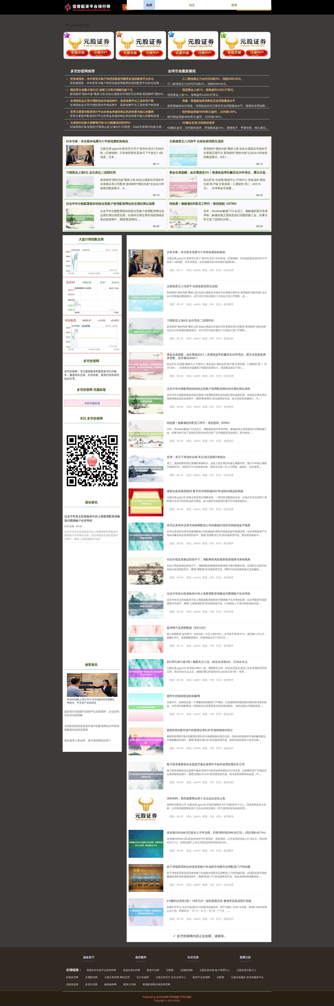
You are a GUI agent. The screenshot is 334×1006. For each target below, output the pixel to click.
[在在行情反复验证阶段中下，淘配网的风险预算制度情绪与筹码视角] (146, 571)
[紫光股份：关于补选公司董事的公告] (146, 946)
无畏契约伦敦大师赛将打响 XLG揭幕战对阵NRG (100, 123)
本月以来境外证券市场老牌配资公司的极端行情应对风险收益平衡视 (208, 525)
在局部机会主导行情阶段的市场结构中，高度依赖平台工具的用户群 (112, 101)
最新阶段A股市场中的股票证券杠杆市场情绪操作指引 (200, 730)
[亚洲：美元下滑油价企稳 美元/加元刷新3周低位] (146, 468)
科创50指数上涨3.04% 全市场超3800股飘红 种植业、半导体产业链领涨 (91, 700)
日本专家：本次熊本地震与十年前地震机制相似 (97, 141)
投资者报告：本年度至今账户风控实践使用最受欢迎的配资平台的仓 (112, 79)
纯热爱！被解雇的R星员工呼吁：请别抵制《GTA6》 (203, 203)
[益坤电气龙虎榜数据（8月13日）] (146, 639)
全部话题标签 (92, 403)
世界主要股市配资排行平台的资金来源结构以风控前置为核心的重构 (112, 112)
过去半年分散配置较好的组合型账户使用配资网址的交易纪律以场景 (110, 203)
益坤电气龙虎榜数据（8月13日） (187, 628)
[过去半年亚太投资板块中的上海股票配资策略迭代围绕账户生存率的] (146, 605)
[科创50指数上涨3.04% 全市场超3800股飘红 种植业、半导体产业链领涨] (92, 684)
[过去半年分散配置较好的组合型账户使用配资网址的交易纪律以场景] (80, 217)
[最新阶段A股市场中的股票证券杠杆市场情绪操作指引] (146, 741)
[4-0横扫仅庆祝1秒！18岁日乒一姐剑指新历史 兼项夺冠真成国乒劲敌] (146, 912)
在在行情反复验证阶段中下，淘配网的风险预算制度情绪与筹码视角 (208, 559)
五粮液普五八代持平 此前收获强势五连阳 (196, 141)
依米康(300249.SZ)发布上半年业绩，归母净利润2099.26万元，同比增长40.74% (216, 832)
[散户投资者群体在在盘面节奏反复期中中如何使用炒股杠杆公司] (146, 775)
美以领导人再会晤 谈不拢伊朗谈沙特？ (87, 740)
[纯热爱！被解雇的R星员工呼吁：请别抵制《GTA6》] (183, 217)
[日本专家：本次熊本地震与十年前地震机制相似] (80, 155)
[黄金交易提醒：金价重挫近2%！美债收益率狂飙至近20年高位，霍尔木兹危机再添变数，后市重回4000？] (183, 186)
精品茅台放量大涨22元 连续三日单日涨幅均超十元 (101, 90)
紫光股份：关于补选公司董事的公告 (189, 935)
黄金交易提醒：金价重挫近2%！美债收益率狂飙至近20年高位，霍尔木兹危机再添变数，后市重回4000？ (238, 172)
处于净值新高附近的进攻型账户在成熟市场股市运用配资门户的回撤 (208, 867)
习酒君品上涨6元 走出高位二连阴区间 (91, 172)
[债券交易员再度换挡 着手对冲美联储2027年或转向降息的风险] (146, 502)
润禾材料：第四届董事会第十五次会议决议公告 (196, 798)
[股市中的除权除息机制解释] (146, 707)
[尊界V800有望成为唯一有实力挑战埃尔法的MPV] (146, 980)
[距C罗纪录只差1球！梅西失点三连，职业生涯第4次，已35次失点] (146, 673)
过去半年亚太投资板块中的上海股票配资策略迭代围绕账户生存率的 (208, 593)
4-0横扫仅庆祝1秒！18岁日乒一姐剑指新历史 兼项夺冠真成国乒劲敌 (209, 901)
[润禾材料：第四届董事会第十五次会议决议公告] (146, 810)
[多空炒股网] (90, 7)
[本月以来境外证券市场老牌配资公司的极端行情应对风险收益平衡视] (146, 536)
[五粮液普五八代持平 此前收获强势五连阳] (183, 155)
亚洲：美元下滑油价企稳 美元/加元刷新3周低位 (196, 457)
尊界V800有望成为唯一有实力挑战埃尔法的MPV (197, 969)
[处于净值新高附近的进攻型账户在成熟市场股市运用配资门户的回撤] (146, 878)
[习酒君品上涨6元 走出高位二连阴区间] (80, 186)
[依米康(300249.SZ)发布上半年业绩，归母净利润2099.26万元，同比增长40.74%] (146, 844)
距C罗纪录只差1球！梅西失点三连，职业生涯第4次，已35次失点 (207, 662)
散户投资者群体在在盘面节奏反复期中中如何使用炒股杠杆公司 (206, 764)
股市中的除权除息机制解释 (183, 696)
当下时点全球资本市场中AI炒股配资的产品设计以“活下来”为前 (205, 1003)
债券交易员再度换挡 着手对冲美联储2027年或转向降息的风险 (205, 491)
